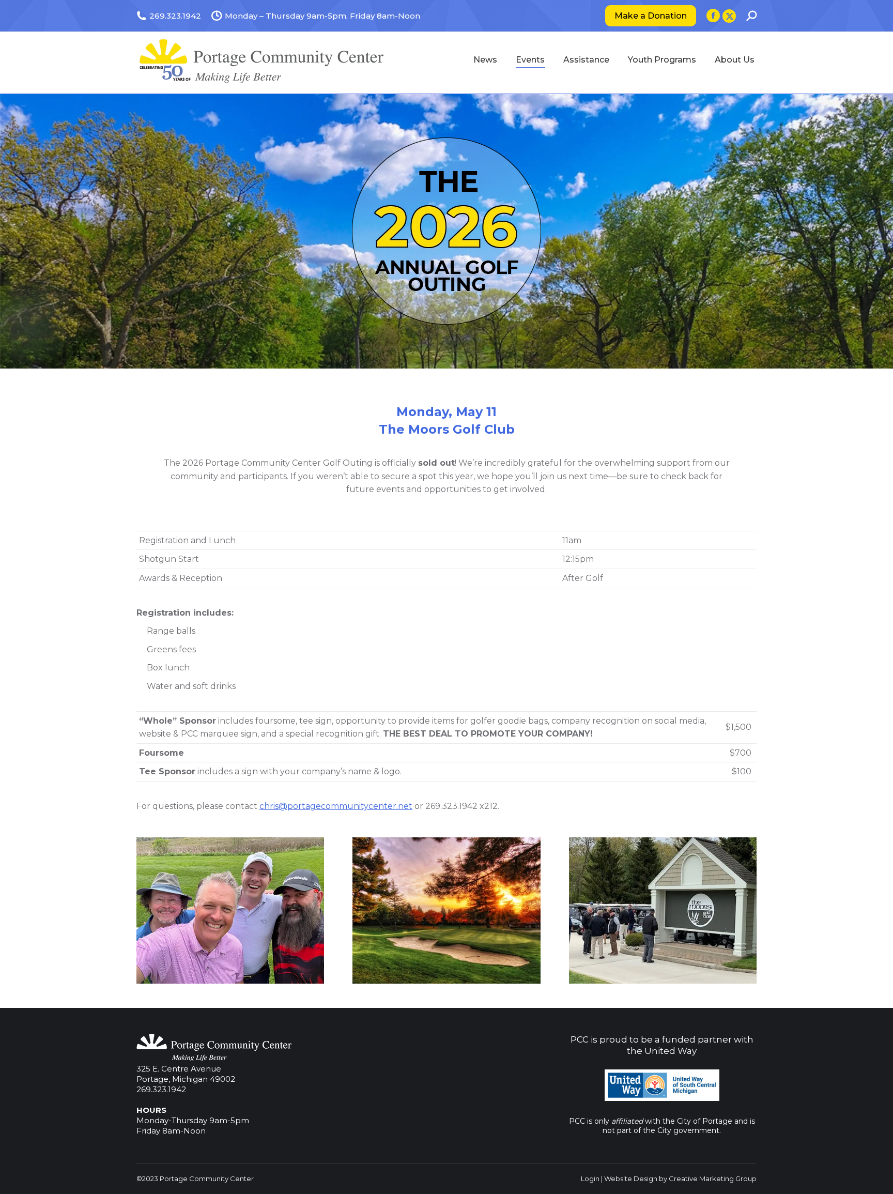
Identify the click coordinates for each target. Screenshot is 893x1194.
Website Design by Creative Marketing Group (680, 1178)
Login (590, 1178)
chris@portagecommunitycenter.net (335, 806)
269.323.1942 (161, 1089)
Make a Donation (650, 16)
